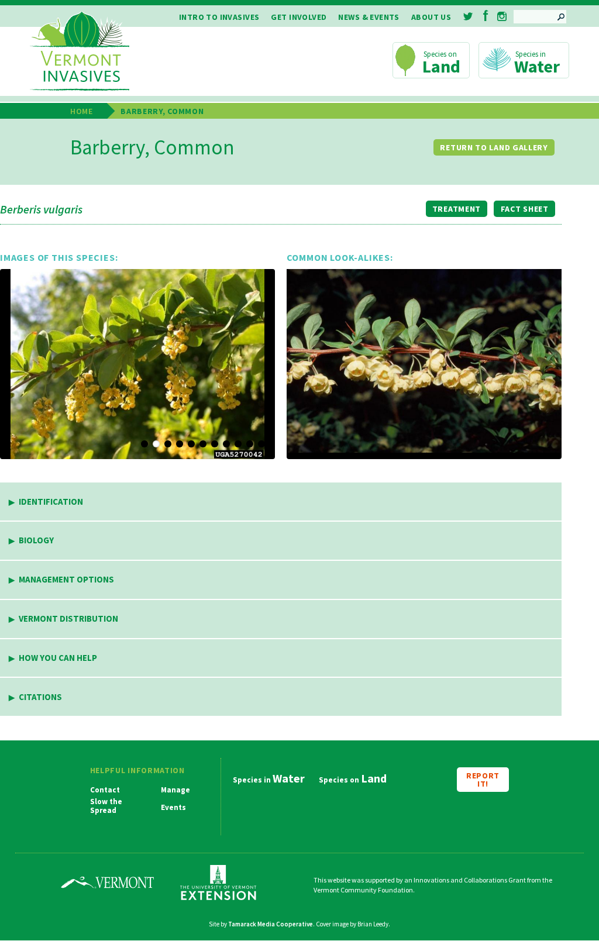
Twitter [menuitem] (468, 16)
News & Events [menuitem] (368, 17)
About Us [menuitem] (431, 17)
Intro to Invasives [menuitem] (219, 17)
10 (249, 443)
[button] (137, 364)
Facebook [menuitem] (485, 15)
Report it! (483, 779)
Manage (175, 790)
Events (173, 807)
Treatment (456, 209)
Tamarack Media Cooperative (270, 924)
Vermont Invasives (79, 52)
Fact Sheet (525, 209)
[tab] (281, 502)
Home (81, 111)
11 (261, 443)
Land (441, 66)
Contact (105, 790)
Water (537, 66)
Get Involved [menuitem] (298, 17)
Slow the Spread (106, 806)
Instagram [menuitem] (502, 16)
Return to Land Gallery (494, 147)
